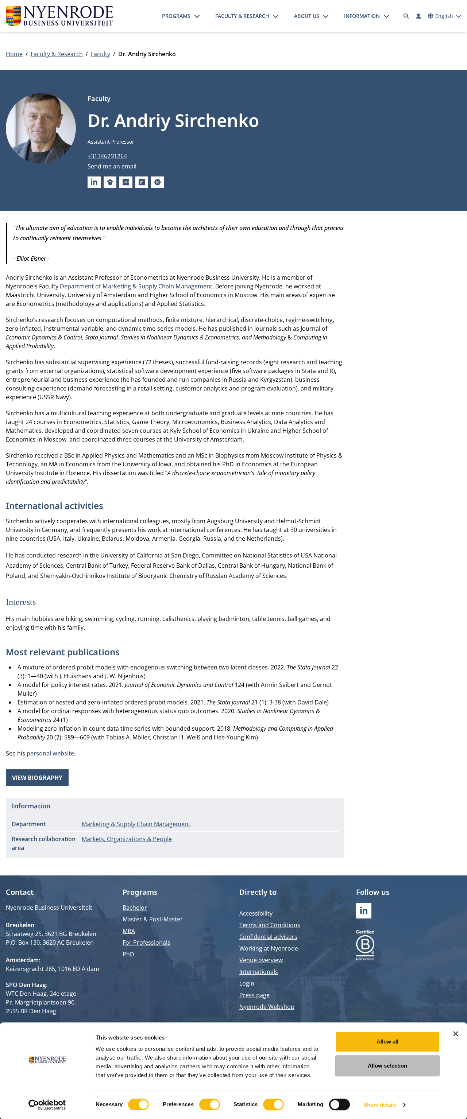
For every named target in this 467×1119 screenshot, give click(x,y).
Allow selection (388, 1065)
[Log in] (418, 16)
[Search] (406, 16)
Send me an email (112, 166)
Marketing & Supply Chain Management (136, 824)
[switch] (209, 1104)
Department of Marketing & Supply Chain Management (136, 286)
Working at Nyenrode (268, 948)
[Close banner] (455, 1033)
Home (14, 54)
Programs (176, 15)
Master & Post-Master (153, 919)
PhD (128, 954)
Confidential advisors (268, 937)
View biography (37, 778)
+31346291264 (107, 156)
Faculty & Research (242, 15)
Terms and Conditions (269, 925)
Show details (380, 1104)
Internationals (258, 972)
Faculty (100, 54)
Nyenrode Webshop (266, 1007)
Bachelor (135, 908)
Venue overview (261, 960)
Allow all (388, 1041)
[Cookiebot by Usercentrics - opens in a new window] (47, 1104)
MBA (129, 931)
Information (362, 15)
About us (306, 15)
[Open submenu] (197, 16)
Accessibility (256, 913)
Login (246, 983)
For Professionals (146, 943)
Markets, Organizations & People (127, 839)
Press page (254, 995)
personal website (50, 753)
